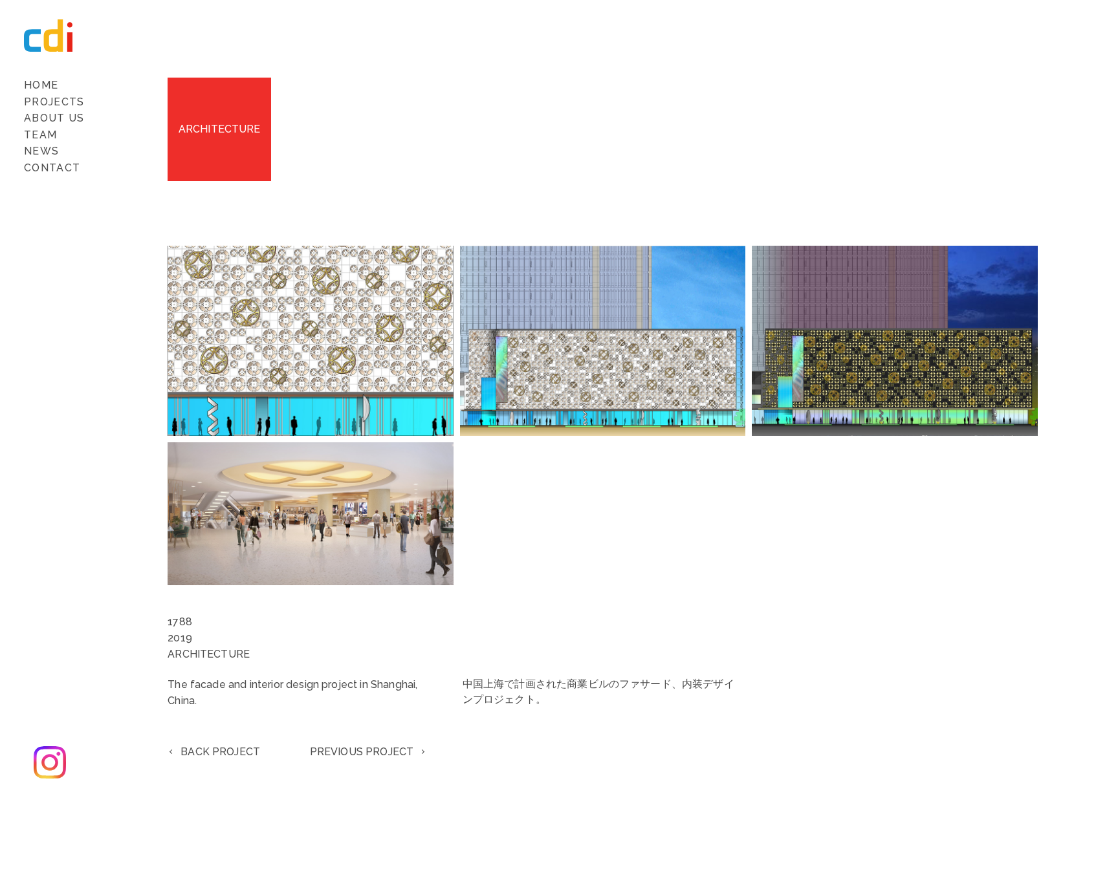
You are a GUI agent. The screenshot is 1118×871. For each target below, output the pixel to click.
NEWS (41, 151)
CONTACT (52, 168)
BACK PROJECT (220, 752)
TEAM (40, 135)
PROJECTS (54, 102)
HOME (41, 85)
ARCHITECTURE (220, 129)
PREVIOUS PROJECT (362, 752)
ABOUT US (54, 118)
